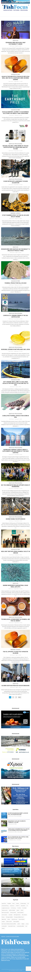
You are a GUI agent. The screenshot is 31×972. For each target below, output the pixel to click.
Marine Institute (13, 912)
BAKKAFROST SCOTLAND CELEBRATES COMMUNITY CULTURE (17, 821)
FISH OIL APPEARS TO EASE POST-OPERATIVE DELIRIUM (15, 652)
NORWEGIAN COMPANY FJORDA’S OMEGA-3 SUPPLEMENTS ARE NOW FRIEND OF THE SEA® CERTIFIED (15, 451)
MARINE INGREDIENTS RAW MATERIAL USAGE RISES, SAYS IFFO (15, 586)
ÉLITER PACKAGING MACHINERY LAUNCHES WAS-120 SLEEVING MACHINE (18, 814)
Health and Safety (12, 910)
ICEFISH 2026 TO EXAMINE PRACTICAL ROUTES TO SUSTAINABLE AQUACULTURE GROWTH (18, 829)
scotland (3, 921)
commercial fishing (5, 905)
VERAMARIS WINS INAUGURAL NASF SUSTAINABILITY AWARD (16, 43)
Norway (3, 917)
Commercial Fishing (14, 839)
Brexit (13, 903)
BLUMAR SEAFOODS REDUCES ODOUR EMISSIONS (15, 685)
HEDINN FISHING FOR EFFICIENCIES (15, 519)
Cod (28, 903)
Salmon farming (14, 919)
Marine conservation (5, 912)
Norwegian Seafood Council (19, 917)
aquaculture (4, 903)
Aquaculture (15, 74)
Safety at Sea (4, 919)
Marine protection (20, 912)
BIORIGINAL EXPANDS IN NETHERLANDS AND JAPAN (15, 349)
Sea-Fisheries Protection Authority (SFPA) (9, 923)
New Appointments (17, 914)
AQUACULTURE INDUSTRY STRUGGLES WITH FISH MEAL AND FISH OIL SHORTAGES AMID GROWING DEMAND (15, 78)
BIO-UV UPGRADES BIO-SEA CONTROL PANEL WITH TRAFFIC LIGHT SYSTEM (18, 837)
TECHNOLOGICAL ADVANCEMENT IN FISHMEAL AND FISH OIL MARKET (15, 620)
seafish (18, 923)
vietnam (3, 928)
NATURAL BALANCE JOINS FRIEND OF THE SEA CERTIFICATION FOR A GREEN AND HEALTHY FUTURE (15, 147)
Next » (19, 697)
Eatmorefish (23, 905)
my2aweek (10, 914)
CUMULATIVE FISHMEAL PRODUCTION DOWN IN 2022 (15, 416)
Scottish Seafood (16, 921)
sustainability (4, 926)
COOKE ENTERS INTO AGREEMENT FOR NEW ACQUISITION (15, 182)
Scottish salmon (9, 921)
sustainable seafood (20, 926)
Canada (17, 903)
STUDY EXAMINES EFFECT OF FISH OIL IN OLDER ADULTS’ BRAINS (15, 215)
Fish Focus (12, 46)
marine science (4, 914)
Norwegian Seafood (9, 917)
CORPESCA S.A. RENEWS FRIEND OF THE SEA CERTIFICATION (15, 316)
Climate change (23, 903)
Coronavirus (12, 905)
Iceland (19, 832)
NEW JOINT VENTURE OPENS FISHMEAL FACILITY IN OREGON (15, 552)
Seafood (15, 40)
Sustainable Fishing (11, 926)
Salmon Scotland (21, 919)
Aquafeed (9, 903)
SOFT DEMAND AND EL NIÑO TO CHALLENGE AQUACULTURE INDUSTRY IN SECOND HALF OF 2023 (16, 383)
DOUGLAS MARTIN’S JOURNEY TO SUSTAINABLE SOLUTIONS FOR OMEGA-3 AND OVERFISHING (15, 112)
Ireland (22, 910)
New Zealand (24, 914)
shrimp (27, 923)
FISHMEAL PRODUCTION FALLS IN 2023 (15, 283)
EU (27, 905)
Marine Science (15, 213)
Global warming (4, 910)
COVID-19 (17, 905)
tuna (26, 926)
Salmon (9, 919)
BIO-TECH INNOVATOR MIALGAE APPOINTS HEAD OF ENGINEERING (15, 485)
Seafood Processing (15, 143)
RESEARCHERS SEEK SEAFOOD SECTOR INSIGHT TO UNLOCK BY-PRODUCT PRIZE (15, 249)
